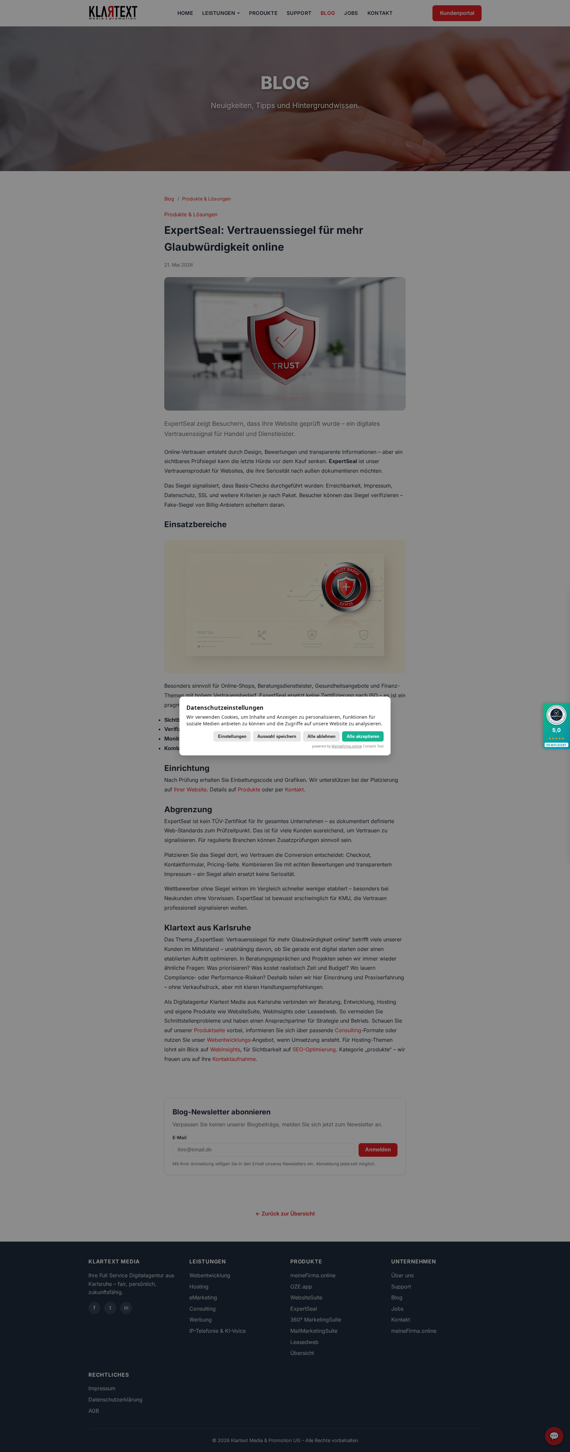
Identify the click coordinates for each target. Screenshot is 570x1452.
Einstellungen (232, 736)
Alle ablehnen (321, 736)
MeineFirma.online (347, 746)
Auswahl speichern (276, 736)
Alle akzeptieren (363, 736)
